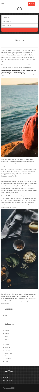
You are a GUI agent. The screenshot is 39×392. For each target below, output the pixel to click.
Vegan (7, 339)
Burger (7, 344)
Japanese (8, 358)
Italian (7, 330)
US (6, 315)
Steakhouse (8, 347)
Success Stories (7, 380)
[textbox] (9, 21)
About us (5, 377)
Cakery (7, 361)
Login (32, 4)
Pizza (7, 342)
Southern (8, 356)
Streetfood (8, 353)
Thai (6, 336)
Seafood (7, 350)
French (7, 333)
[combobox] (19, 21)
